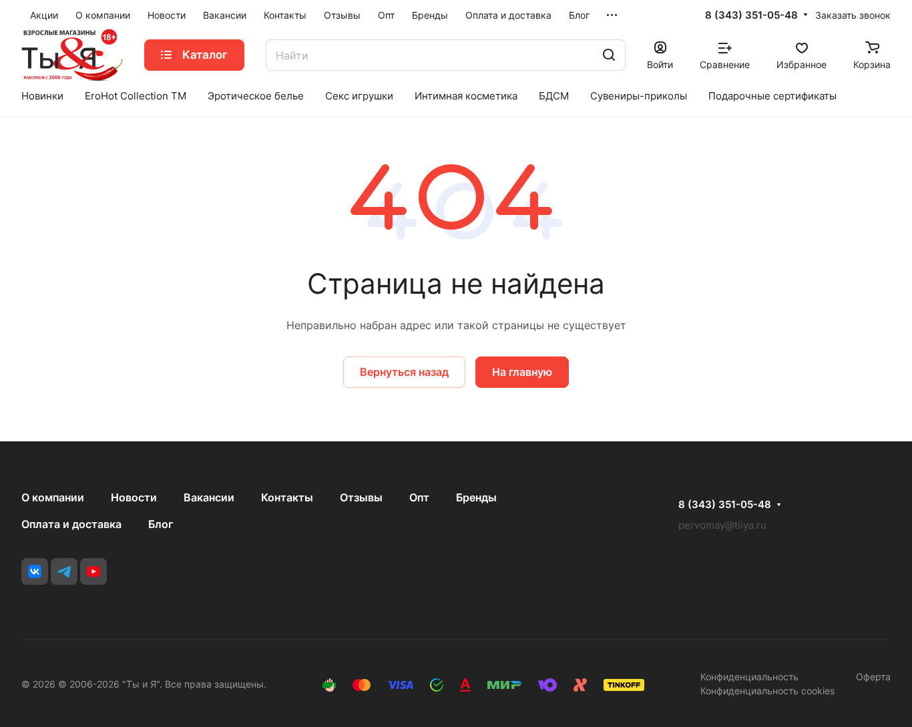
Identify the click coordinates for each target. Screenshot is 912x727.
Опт (419, 497)
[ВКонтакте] (34, 571)
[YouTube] (93, 571)
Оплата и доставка (71, 524)
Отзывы (361, 497)
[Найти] (609, 55)
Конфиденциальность (749, 676)
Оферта (873, 676)
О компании (52, 497)
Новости (134, 497)
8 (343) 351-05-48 (751, 15)
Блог (160, 524)
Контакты (287, 497)
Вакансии (209, 497)
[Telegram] (64, 571)
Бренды (476, 497)
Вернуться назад (404, 372)
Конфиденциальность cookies (767, 690)
